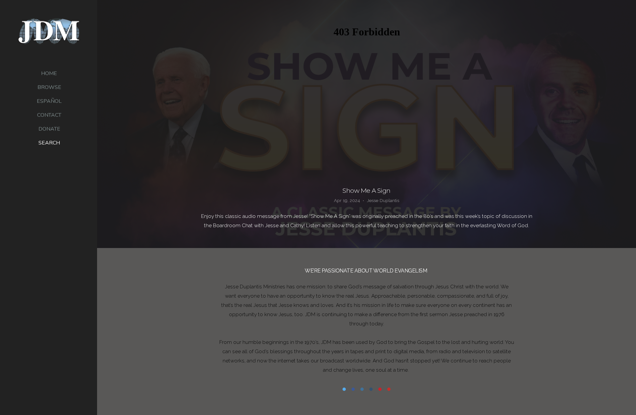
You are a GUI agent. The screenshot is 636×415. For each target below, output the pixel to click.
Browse (49, 87)
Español (49, 101)
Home (49, 73)
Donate (49, 129)
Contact (49, 115)
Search (49, 142)
